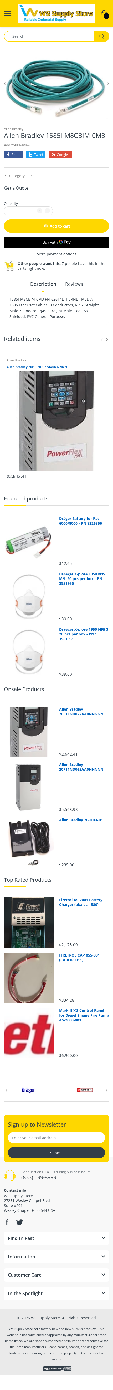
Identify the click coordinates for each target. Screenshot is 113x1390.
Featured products (26, 498)
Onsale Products (24, 689)
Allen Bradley (13, 129)
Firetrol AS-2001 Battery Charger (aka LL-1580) (80, 902)
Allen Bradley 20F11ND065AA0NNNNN (81, 767)
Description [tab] (43, 284)
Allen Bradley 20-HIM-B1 (81, 820)
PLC (32, 175)
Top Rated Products (28, 879)
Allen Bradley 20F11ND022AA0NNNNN (37, 367)
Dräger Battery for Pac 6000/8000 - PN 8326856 (80, 521)
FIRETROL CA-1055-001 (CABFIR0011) (79, 957)
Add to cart (60, 226)
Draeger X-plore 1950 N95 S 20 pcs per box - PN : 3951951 (83, 634)
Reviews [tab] (74, 284)
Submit (56, 1152)
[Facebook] (7, 1222)
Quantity (11, 203)
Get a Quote (16, 188)
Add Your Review (17, 145)
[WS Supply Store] (56, 13)
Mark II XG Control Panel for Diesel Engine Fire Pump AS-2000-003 (84, 1015)
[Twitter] (19, 1222)
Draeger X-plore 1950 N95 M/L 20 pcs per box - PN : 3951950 (82, 579)
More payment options (56, 254)
